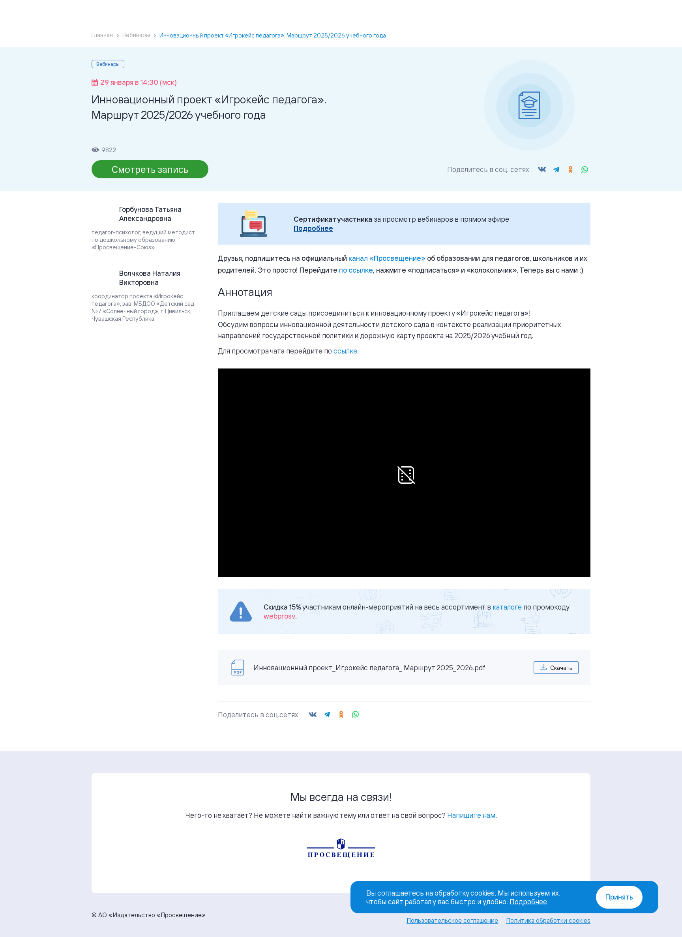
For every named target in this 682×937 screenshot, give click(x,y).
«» (386, 258)
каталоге (507, 606)
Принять (619, 896)
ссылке (345, 350)
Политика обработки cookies (548, 920)
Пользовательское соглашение (452, 920)
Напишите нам (471, 815)
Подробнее (313, 228)
